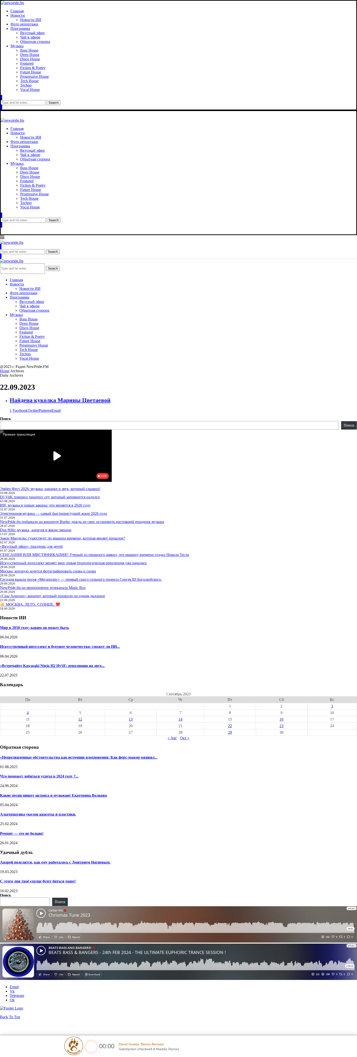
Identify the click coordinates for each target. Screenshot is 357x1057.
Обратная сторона (35, 42)
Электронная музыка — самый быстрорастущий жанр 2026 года (53, 513)
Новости (17, 15)
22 (230, 726)
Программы (20, 28)
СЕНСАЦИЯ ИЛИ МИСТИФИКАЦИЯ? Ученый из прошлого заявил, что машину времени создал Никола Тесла (94, 555)
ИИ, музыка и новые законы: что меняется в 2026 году (45, 505)
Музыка (17, 46)
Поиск (5, 419)
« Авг (172, 738)
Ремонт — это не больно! (21, 833)
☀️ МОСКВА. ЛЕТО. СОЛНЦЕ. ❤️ (30, 604)
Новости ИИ (30, 20)
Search (54, 102)
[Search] (1, 98)
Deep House (29, 55)
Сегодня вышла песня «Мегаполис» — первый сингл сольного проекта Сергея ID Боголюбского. (81, 579)
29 (230, 732)
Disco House (30, 59)
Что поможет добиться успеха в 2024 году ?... (39, 776)
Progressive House (34, 76)
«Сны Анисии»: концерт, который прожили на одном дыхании (52, 596)
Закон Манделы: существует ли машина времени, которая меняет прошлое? (62, 538)
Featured (27, 63)
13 (131, 719)
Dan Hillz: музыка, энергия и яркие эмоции (35, 530)
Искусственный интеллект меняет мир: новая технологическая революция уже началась (73, 563)
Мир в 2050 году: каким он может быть (34, 628)
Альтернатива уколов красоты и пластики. (38, 814)
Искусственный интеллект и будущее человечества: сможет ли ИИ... (60, 646)
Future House (30, 72)
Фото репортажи (24, 24)
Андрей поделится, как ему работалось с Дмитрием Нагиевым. (55, 862)
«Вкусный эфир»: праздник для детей (31, 546)
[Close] (1, 107)
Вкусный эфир (32, 33)
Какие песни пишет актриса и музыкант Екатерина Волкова (53, 795)
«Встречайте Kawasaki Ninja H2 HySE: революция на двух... (52, 666)
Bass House (29, 50)
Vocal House (30, 89)
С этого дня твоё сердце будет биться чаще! (38, 881)
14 (180, 719)
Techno (26, 85)
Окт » (184, 738)
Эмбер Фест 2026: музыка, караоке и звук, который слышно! (50, 489)
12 (80, 719)
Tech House (29, 81)
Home (4, 371)
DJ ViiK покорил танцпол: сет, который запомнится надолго (50, 497)
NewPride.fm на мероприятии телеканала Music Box (43, 588)
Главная (17, 11)
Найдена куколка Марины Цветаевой (60, 400)
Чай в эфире (30, 37)
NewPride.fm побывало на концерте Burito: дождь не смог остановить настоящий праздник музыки (82, 522)
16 (281, 719)
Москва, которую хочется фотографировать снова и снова (48, 571)
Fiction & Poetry (33, 68)
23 (281, 726)
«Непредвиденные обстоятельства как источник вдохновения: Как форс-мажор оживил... (78, 757)
